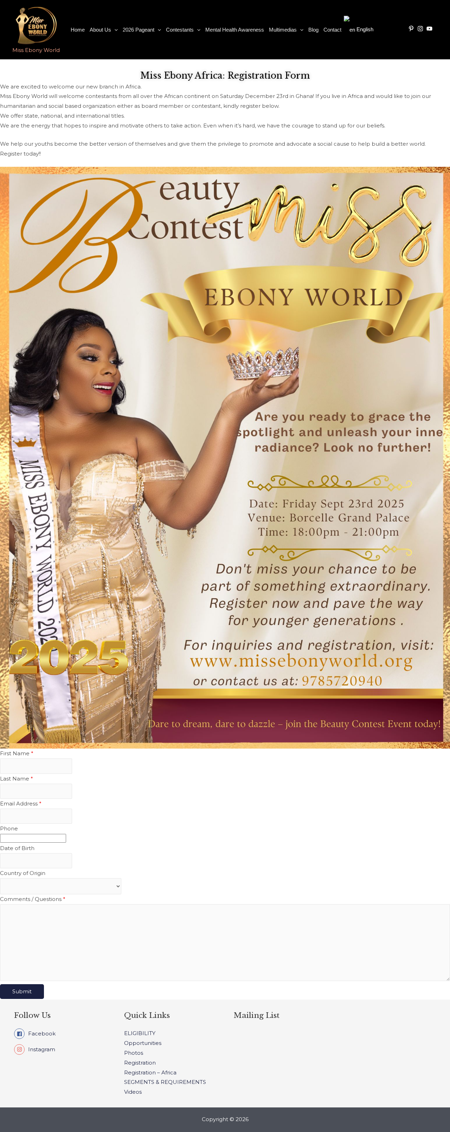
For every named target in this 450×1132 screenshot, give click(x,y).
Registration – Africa (150, 1072)
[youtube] (430, 29)
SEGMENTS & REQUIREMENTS (165, 1082)
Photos (133, 1052)
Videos (133, 1091)
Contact (332, 30)
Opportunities (142, 1043)
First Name (16, 753)
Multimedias (283, 30)
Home (78, 30)
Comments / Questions (32, 899)
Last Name (16, 778)
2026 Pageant (138, 30)
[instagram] (421, 29)
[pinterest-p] (412, 29)
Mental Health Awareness (234, 30)
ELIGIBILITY (139, 1033)
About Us (100, 30)
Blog (313, 30)
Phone (9, 828)
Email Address (20, 803)
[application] (114, 30)
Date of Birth (17, 848)
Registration (140, 1062)
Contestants (180, 30)
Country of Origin (22, 873)
